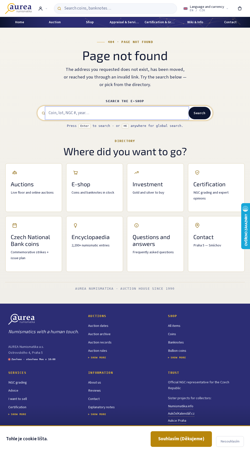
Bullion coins (177, 350)
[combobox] (119, 8)
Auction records (100, 342)
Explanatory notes (101, 407)
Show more (98, 357)
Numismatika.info (180, 406)
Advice (13, 390)
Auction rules (97, 350)
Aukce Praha (177, 420)
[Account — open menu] (43, 8)
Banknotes (176, 342)
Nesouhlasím (230, 441)
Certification (17, 407)
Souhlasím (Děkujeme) (181, 439)
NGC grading (17, 382)
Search (199, 113)
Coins (172, 334)
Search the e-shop (125, 101)
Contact (94, 398)
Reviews (94, 390)
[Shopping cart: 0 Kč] (240, 8)
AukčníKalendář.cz (181, 413)
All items (174, 325)
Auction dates (98, 325)
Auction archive (99, 334)
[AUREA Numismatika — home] (18, 8)
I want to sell (17, 398)
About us (94, 382)
